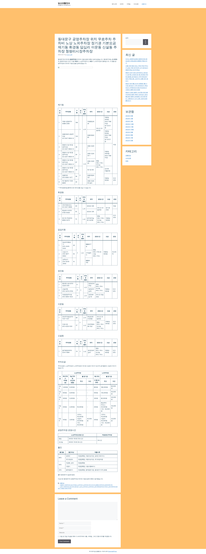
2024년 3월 (129, 118)
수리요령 (136, 4)
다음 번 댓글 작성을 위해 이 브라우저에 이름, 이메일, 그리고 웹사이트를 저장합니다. (86, 536)
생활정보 (144, 4)
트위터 (122, 4)
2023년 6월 (129, 140)
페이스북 (114, 4)
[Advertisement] (103, 20)
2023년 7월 (129, 138)
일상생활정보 (64, 3)
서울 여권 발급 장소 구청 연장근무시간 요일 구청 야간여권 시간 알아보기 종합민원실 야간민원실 (137, 68)
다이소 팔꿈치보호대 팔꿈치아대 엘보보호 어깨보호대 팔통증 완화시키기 (136, 61)
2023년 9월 (129, 132)
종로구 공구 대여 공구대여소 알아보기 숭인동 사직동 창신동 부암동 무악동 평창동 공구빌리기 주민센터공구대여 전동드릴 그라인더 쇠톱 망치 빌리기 (137, 77)
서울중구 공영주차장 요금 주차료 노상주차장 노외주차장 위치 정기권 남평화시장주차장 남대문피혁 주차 (86, 485)
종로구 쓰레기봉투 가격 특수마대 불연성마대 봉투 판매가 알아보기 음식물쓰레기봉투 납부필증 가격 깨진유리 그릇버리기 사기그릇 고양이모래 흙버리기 (137, 97)
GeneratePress (112, 551)
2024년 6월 (129, 116)
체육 (127, 161)
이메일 (128, 4)
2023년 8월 (129, 135)
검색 (127, 38)
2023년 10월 (130, 129)
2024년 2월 (129, 121)
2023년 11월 (129, 127)
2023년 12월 (129, 124)
